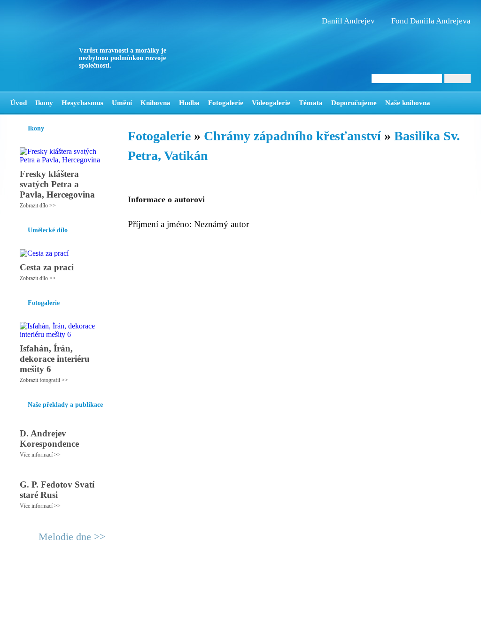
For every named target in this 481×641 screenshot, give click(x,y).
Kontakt (219, 586)
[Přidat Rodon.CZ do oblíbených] (462, 103)
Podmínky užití (145, 586)
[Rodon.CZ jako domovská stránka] (448, 103)
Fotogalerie (225, 103)
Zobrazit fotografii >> (44, 380)
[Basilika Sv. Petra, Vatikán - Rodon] (69, 45)
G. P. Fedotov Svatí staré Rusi (57, 490)
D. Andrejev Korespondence (49, 438)
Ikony (44, 103)
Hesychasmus (82, 103)
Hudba (189, 103)
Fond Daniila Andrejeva (431, 20)
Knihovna (155, 103)
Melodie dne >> (72, 536)
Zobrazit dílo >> (38, 205)
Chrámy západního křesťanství (292, 136)
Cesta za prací (47, 267)
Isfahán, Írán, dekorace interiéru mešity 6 (55, 358)
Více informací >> (40, 454)
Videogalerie (271, 103)
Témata (311, 103)
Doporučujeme (354, 103)
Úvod (18, 103)
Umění (122, 103)
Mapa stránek (186, 586)
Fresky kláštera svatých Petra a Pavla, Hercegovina (57, 184)
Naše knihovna (407, 103)
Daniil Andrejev (348, 20)
